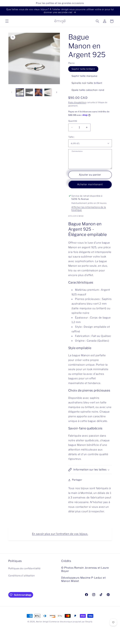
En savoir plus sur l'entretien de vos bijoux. (60, 533)
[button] (6, 21)
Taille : (71, 137)
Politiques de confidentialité (24, 568)
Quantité (72, 121)
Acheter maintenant (90, 184)
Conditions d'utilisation (21, 575)
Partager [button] (77, 479)
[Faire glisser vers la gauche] (11, 92)
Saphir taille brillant (83, 69)
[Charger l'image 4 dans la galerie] (48, 92)
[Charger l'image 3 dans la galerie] (38, 92)
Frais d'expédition (77, 102)
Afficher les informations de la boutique (88, 208)
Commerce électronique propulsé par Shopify (70, 622)
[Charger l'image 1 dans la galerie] (20, 92)
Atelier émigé (42, 622)
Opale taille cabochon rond (88, 90)
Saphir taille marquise (85, 76)
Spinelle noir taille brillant (87, 83)
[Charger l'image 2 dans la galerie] (29, 92)
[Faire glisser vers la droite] (56, 92)
